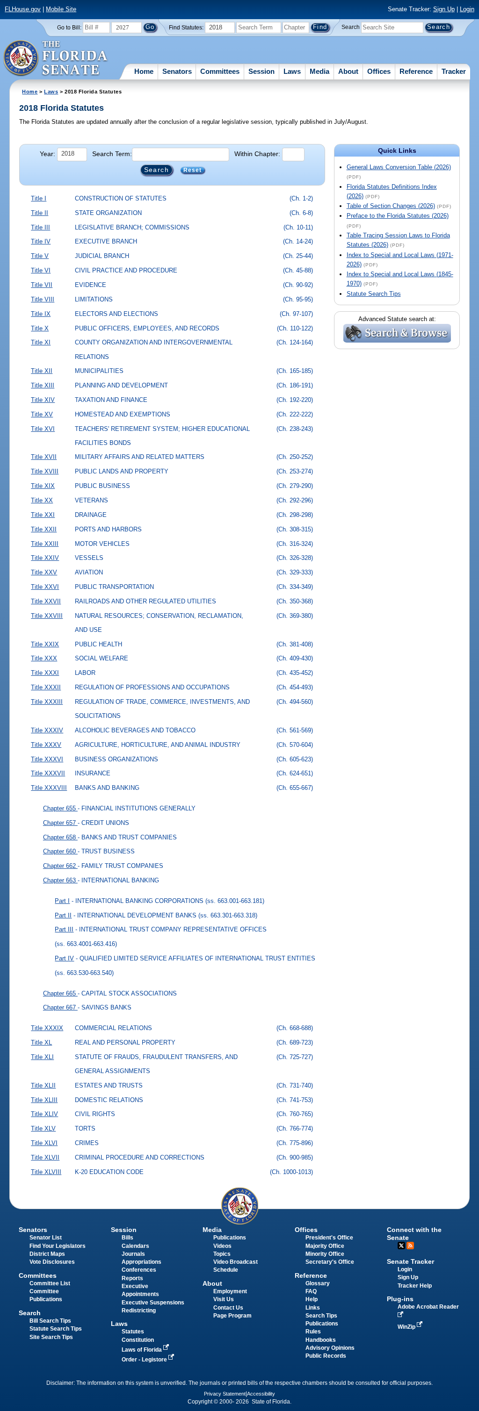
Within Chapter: (257, 154)
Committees (220, 71)
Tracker (454, 71)
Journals (133, 1254)
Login (467, 9)
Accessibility (261, 1394)
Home (143, 71)
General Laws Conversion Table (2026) (399, 167)
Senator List (45, 1237)
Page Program (232, 1315)
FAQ (311, 1291)
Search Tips (321, 1315)
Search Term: (112, 154)
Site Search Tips (51, 1337)
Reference (416, 71)
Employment (230, 1291)
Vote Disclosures (52, 1262)
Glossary (317, 1283)
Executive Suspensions (153, 1302)
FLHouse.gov (23, 9)
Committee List (49, 1283)
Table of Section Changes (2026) (391, 205)
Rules (313, 1331)
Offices (379, 71)
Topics (222, 1254)
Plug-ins (400, 1299)
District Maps (47, 1254)
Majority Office (324, 1246)
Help (311, 1299)
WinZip (407, 1327)
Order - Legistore (145, 1359)
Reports (132, 1278)
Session (261, 71)
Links (312, 1308)
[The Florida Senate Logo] (56, 58)
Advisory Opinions (330, 1348)
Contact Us (228, 1308)
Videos (222, 1246)
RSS (410, 1245)
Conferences (139, 1270)
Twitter (401, 1245)
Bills (127, 1237)
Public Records (325, 1356)
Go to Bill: (69, 27)
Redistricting (139, 1310)
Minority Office (324, 1254)
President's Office (329, 1237)
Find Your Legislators (57, 1246)
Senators (177, 71)
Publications (229, 1237)
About (348, 71)
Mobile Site (61, 9)
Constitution (138, 1340)
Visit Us (223, 1299)
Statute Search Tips (374, 293)
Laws (292, 71)
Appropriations (141, 1262)
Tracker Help (415, 1286)
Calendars (135, 1246)
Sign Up (444, 9)
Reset (192, 170)
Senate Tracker (410, 1261)
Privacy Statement (225, 1394)
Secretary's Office (329, 1262)
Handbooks (320, 1340)
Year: (47, 154)
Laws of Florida (142, 1350)
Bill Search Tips (50, 1321)
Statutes (133, 1331)
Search (350, 27)
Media (319, 71)
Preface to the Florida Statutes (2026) (398, 215)
